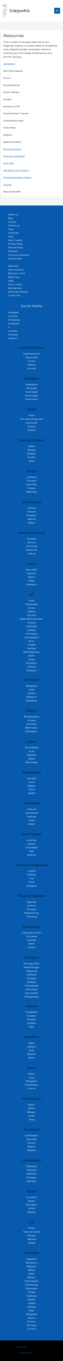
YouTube (13, 316)
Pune (31, 782)
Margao (31, 1235)
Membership (15, 288)
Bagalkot (31, 1259)
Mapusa (31, 1239)
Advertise (13, 266)
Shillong (31, 874)
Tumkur (31, 1329)
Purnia (31, 1088)
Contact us (14, 225)
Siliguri (31, 522)
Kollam (31, 430)
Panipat (31, 1019)
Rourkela (31, 724)
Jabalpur (31, 453)
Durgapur (31, 515)
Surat (31, 751)
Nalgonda (31, 971)
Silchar (31, 1201)
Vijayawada (31, 357)
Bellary (31, 1270)
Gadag (31, 1292)
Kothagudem (31, 996)
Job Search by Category (16, 170)
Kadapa (31, 630)
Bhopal (31, 450)
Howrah (31, 511)
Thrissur (31, 426)
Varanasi (31, 855)
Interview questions (14, 156)
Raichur (31, 1321)
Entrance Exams (12, 149)
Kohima (31, 905)
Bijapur (31, 1277)
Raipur (31, 1104)
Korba (31, 1115)
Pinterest (13, 334)
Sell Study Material (18, 292)
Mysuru (32, 1318)
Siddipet (31, 982)
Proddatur (31, 663)
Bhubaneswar (31, 716)
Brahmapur (31, 727)
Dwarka (31, 573)
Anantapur (32, 633)
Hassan (31, 1299)
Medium (12, 338)
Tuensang (31, 916)
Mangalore (31, 700)
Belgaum (32, 697)
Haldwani (31, 1173)
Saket (31, 580)
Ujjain (31, 461)
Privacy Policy (15, 244)
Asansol (31, 519)
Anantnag (31, 546)
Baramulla (31, 550)
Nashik (31, 793)
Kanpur (31, 844)
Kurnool (31, 368)
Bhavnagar (31, 762)
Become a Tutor (16, 273)
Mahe (31, 943)
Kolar (31, 1310)
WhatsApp (14, 320)
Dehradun (31, 1166)
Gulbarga (31, 1296)
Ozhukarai (31, 936)
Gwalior (31, 457)
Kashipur (31, 1181)
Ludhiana (31, 477)
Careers (12, 222)
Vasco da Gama (31, 1231)
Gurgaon (31, 1015)
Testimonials (15, 258)
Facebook (13, 312)
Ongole (32, 644)
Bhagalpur (31, 1081)
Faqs (10, 229)
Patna (31, 1074)
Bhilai (31, 1108)
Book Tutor (14, 277)
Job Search (9, 63)
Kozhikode (31, 422)
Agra (31, 851)
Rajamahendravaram (31, 619)
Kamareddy (31, 993)
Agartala (31, 902)
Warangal (31, 388)
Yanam (31, 947)
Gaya (31, 1077)
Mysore (31, 693)
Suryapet (31, 978)
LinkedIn (13, 331)
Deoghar (31, 1150)
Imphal (31, 871)
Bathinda (32, 492)
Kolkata (31, 508)
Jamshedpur (32, 1135)
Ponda (31, 1243)
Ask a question (16, 269)
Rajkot (31, 758)
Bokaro (31, 1146)
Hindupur (31, 670)
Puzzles (7, 184)
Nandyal (31, 648)
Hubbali (31, 1307)
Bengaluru (31, 1262)
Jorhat (31, 1208)
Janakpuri (31, 584)
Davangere (31, 1288)
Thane (31, 789)
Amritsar (31, 480)
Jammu (31, 542)
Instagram (13, 323)
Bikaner (31, 1054)
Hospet (31, 1303)
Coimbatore (31, 813)
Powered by (25, 1352)
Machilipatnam (31, 652)
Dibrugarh (31, 1204)
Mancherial (31, 989)
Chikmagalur (31, 1281)
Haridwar (32, 1170)
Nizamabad (31, 392)
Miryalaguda (31, 985)
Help (10, 236)
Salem (31, 824)
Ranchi (31, 1143)
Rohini (31, 577)
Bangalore (31, 686)
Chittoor (31, 667)
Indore (31, 446)
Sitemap (12, 251)
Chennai (31, 809)
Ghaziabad (32, 847)
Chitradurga (31, 1284)
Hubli (31, 689)
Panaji (31, 1228)
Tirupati (31, 622)
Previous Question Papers (17, 177)
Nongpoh (31, 886)
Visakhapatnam (31, 353)
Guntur (31, 361)
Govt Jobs (8, 163)
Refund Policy (15, 247)
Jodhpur (31, 1046)
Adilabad (31, 974)
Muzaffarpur (31, 1085)
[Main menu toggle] (57, 11)
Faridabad (31, 1012)
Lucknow (31, 840)
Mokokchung (31, 913)
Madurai (31, 816)
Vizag (32, 600)
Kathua (32, 553)
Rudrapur (31, 1177)
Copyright (21, 1347)
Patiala (31, 488)
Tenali (31, 659)
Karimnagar (31, 395)
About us (13, 214)
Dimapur (31, 909)
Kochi (31, 415)
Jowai (31, 882)
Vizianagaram (31, 637)
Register (17, 56)
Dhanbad (31, 1139)
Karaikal (31, 940)
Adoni (31, 655)
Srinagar (31, 539)
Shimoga (31, 1325)
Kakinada (31, 626)
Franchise (13, 233)
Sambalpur (31, 731)
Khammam (31, 399)
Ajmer (31, 1057)
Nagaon (31, 1212)
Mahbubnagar (31, 967)
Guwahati (31, 1197)
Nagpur (31, 785)
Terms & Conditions (18, 255)
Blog (10, 218)
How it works (15, 240)
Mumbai (31, 778)
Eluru (31, 641)
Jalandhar (31, 484)
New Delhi (31, 569)
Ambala (31, 1023)
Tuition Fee (14, 295)
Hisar (31, 1026)
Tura (31, 878)
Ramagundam (31, 963)
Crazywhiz (20, 10)
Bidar (31, 1273)
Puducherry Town (31, 932)
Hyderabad (31, 384)
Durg (31, 1119)
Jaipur (31, 1043)
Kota (31, 1050)
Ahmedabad (31, 747)
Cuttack (31, 720)
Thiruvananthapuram (31, 419)
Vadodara (31, 755)
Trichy (31, 820)
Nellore (31, 364)
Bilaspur (31, 1112)
